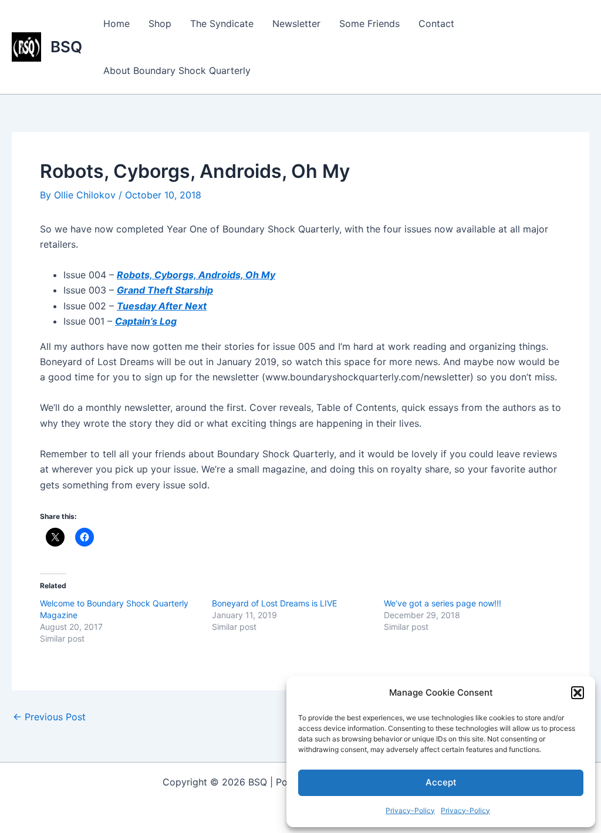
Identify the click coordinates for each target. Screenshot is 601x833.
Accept (441, 782)
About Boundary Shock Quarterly (177, 70)
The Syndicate (222, 23)
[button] (577, 693)
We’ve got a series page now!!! (442, 603)
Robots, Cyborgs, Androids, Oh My (196, 275)
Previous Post (49, 716)
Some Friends (369, 23)
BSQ (66, 47)
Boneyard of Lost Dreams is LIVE (274, 603)
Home (116, 23)
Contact (436, 23)
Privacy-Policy (410, 810)
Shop (159, 23)
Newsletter (296, 23)
